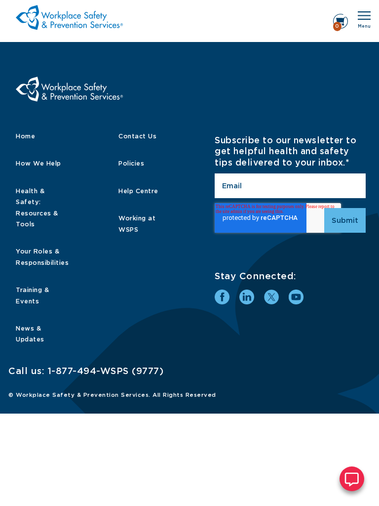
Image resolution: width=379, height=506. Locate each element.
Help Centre (138, 191)
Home (25, 136)
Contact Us (137, 136)
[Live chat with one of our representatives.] (352, 478)
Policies (131, 163)
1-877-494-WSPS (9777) (106, 371)
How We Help (38, 163)
